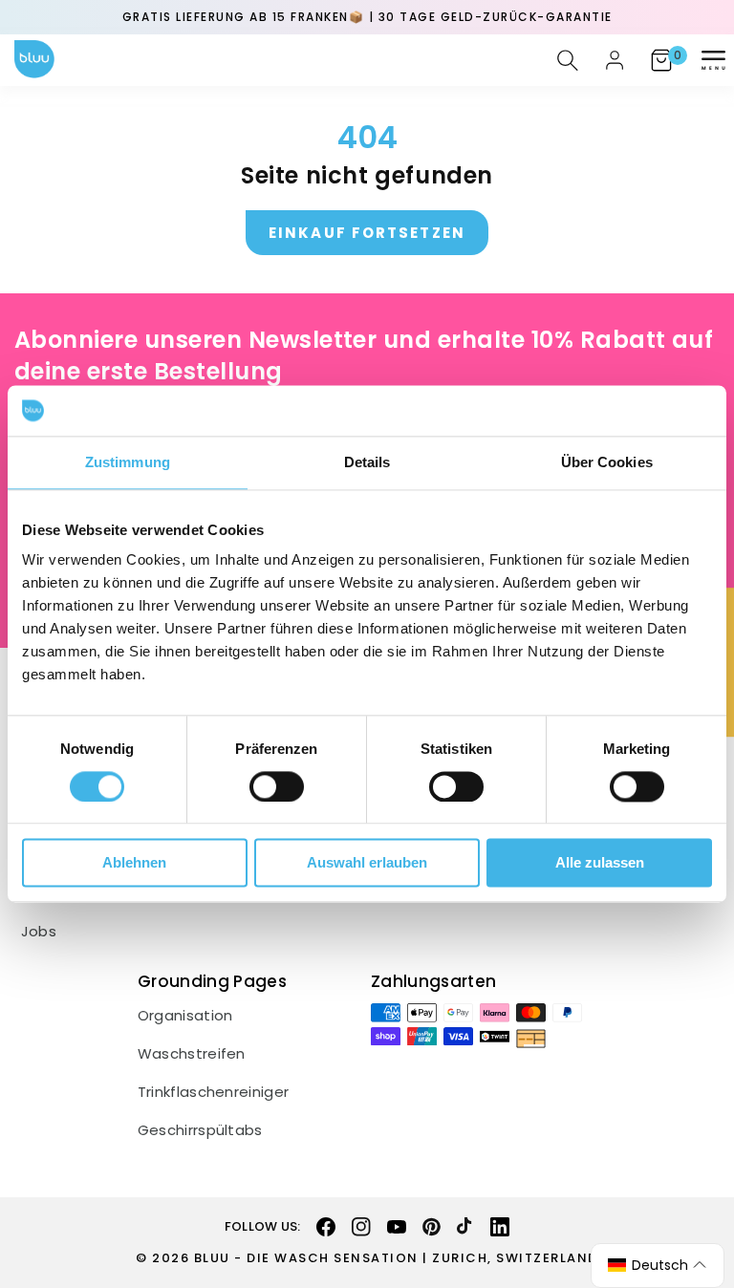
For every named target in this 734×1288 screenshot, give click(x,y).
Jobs (38, 931)
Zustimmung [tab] (127, 462)
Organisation (185, 1015)
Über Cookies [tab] (607, 462)
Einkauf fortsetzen (367, 233)
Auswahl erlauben (367, 863)
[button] (713, 60)
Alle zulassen (599, 863)
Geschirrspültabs (200, 1130)
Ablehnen (134, 863)
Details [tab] (367, 462)
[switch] (276, 786)
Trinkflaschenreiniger (213, 1092)
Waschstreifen (192, 1054)
